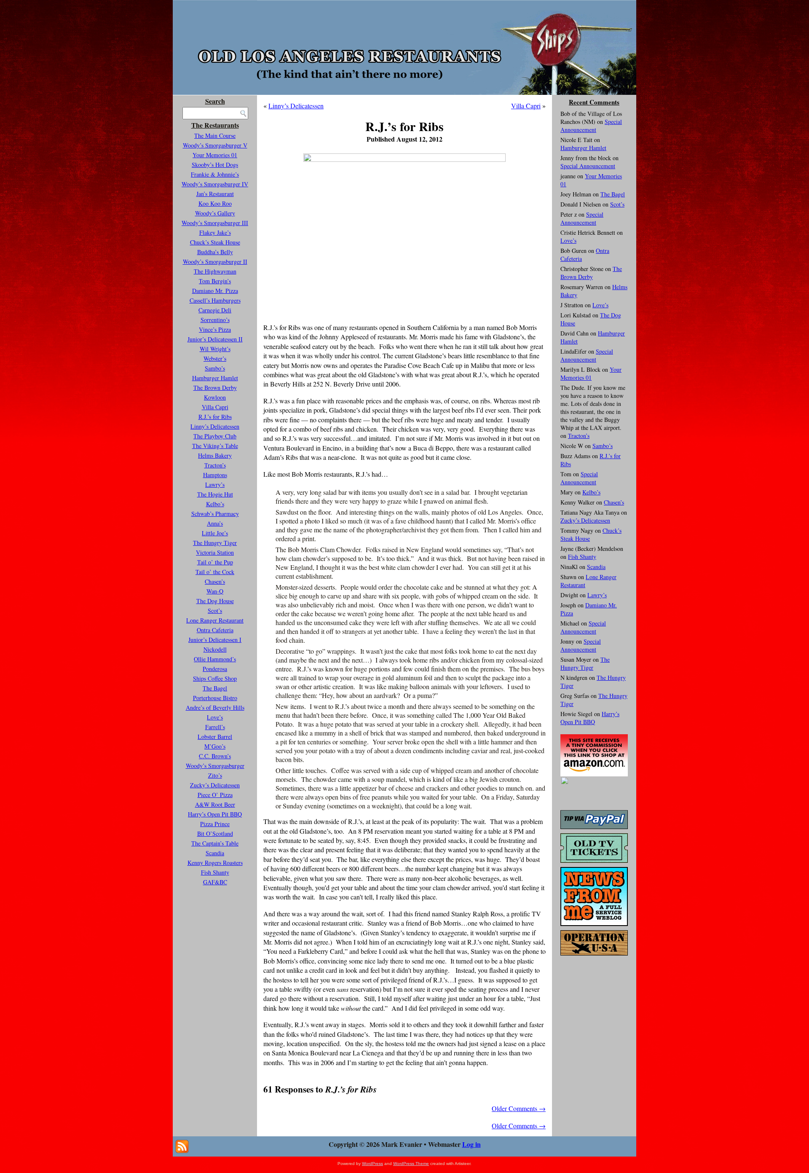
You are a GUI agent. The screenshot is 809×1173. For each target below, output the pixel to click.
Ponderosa (215, 669)
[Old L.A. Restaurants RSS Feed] (182, 1146)
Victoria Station (215, 552)
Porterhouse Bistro (215, 698)
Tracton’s (215, 465)
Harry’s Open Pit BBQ (215, 814)
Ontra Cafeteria (215, 630)
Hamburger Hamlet (215, 378)
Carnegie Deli (214, 310)
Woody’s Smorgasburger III (215, 223)
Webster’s (215, 358)
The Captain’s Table (214, 843)
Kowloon (215, 397)
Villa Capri (215, 407)
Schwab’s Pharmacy (215, 514)
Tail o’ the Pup (215, 562)
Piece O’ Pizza (215, 795)
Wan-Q (214, 591)
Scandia (215, 853)
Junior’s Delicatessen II (215, 339)
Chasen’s (215, 581)
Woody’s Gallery (215, 213)
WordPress (372, 1163)
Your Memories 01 (215, 155)
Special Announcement (591, 126)
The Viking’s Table (215, 446)
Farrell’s (215, 727)
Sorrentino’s (215, 320)
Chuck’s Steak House (215, 242)
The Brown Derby (215, 388)
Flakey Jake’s (215, 232)
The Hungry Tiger (215, 543)
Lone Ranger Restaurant (215, 620)
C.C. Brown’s (215, 756)
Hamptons (215, 475)
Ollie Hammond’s (215, 659)
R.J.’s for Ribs (215, 417)
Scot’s (215, 611)
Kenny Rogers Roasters (215, 863)
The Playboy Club (214, 436)
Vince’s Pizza (215, 329)
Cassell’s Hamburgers (215, 300)
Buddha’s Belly (215, 252)
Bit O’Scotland (215, 833)
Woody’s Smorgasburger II (215, 262)
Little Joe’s (215, 533)
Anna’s (215, 523)
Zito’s (215, 775)
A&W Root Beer (215, 804)
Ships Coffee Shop (215, 678)
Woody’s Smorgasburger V (215, 145)
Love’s (215, 717)
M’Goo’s (214, 746)
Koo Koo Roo (215, 203)
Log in (471, 1144)
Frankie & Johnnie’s (215, 174)
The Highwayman (215, 271)
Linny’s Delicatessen (214, 426)
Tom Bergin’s (215, 281)
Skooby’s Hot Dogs (215, 165)
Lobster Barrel (215, 737)
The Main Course (215, 136)
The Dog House (215, 601)
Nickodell (215, 649)
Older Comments (519, 1108)
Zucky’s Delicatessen (215, 785)
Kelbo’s (215, 504)
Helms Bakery (215, 455)
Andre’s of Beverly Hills (215, 707)
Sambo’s (215, 368)
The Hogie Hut (215, 494)
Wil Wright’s (215, 349)
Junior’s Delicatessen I (214, 640)
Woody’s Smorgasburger (215, 766)
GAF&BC (215, 882)
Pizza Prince (215, 824)
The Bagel (215, 688)
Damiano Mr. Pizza (215, 291)
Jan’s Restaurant (215, 194)
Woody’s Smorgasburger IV (215, 184)
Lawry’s (215, 484)
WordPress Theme (411, 1163)
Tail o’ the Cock (215, 572)
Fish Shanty (215, 872)
